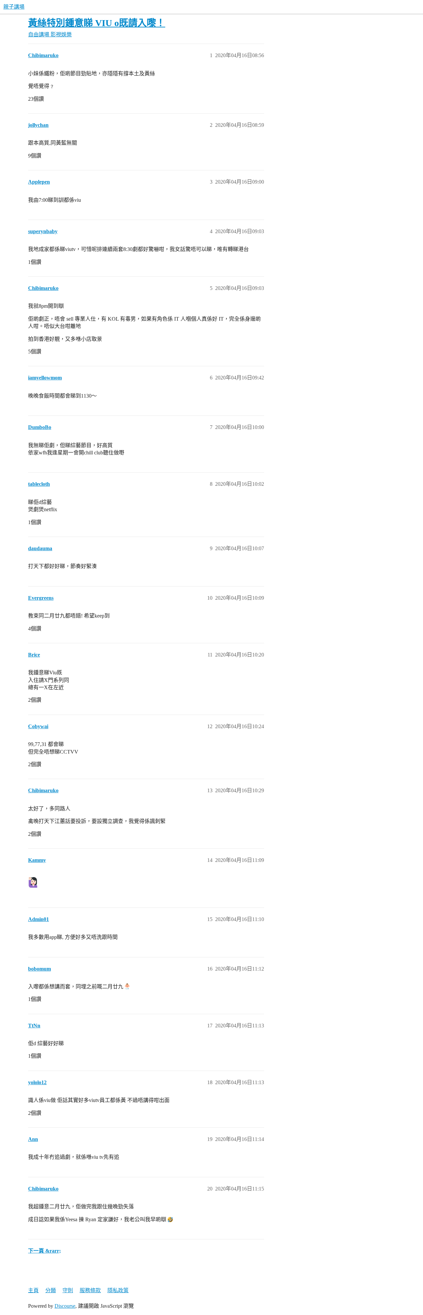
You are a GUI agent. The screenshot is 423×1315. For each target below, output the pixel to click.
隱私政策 (118, 1290)
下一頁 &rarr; (44, 1251)
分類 (50, 1290)
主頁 (33, 1290)
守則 (67, 1290)
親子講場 (13, 7)
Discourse (65, 1306)
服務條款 (90, 1290)
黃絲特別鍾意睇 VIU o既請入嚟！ (96, 23)
